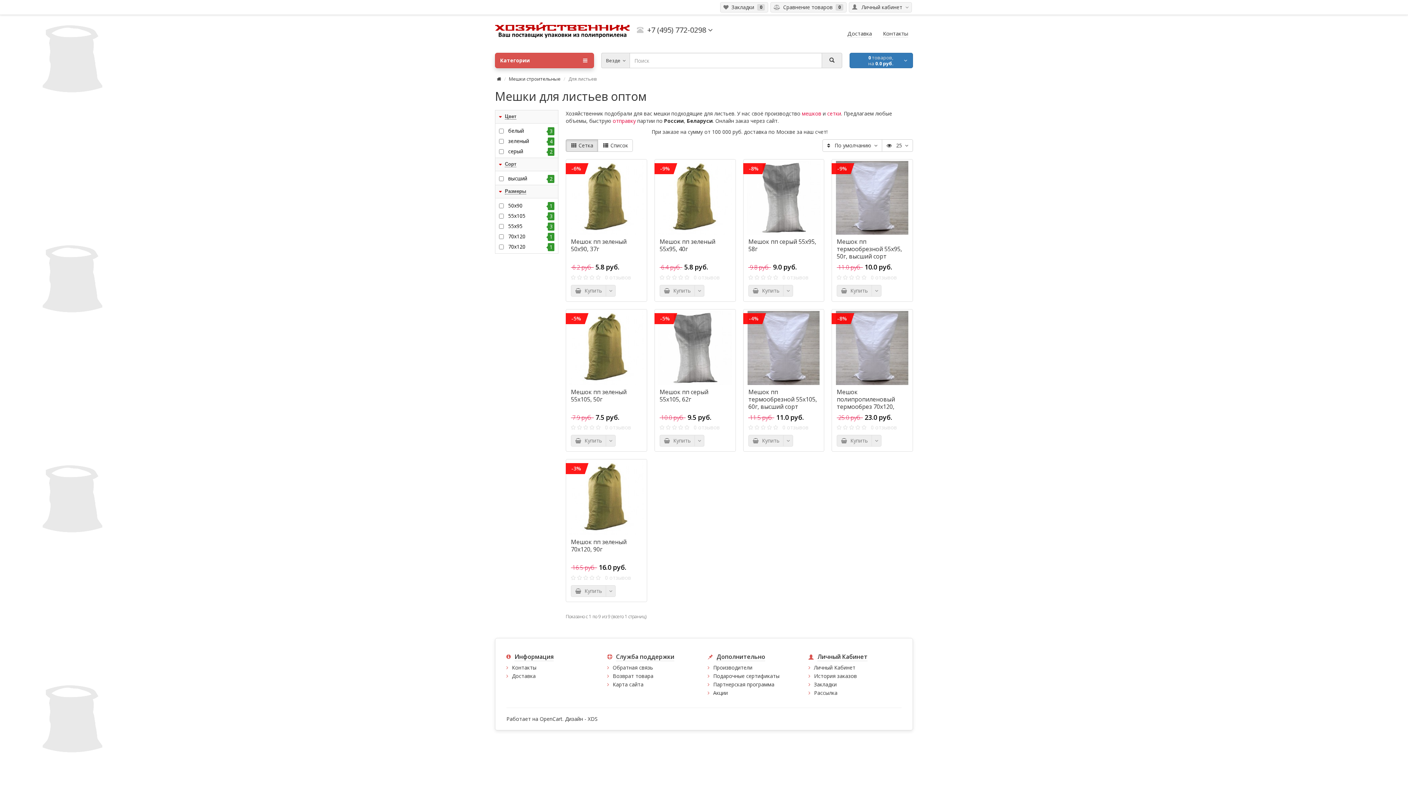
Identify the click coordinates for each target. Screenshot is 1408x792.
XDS (593, 718)
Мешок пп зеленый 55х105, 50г (599, 395)
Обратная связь (633, 667)
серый (530, 151)
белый (530, 131)
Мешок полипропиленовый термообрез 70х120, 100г (866, 403)
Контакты (524, 667)
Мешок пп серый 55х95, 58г (782, 245)
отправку (624, 120)
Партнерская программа (743, 684)
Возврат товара (633, 675)
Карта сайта (628, 684)
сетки (834, 113)
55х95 (530, 226)
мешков (811, 113)
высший (530, 178)
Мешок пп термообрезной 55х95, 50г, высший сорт (869, 249)
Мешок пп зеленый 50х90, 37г (599, 245)
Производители (732, 667)
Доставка (524, 675)
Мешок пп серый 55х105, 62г (684, 395)
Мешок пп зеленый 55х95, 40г (687, 245)
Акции (720, 692)
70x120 (530, 236)
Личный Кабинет (834, 667)
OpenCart (551, 718)
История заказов (835, 675)
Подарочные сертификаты (746, 675)
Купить (592, 290)
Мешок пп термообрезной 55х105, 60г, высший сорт (782, 399)
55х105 (530, 216)
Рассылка (825, 692)
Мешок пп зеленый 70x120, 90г (599, 545)
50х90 (530, 205)
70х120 (530, 246)
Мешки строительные (535, 79)
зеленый (530, 141)
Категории (515, 60)
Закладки (825, 684)
